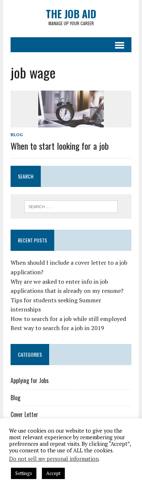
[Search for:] (71, 206)
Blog (17, 134)
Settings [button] (23, 473)
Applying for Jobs (30, 380)
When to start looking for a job (60, 145)
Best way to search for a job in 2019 (57, 328)
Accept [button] (53, 473)
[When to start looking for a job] (71, 123)
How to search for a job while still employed (68, 319)
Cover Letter (24, 414)
